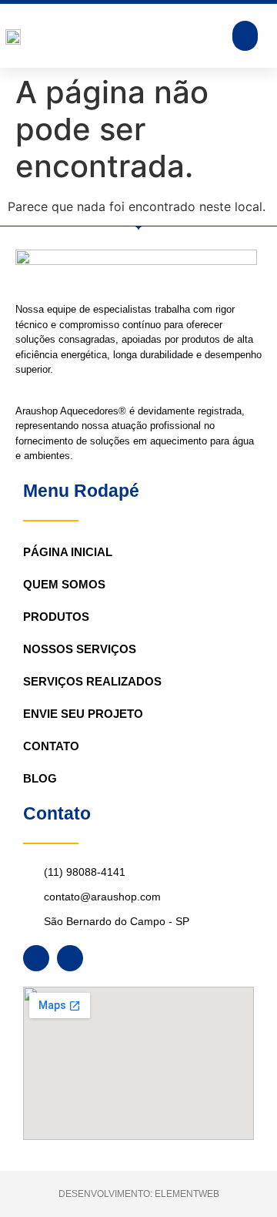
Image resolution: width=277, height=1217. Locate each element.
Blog (40, 778)
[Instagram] (70, 958)
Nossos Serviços (79, 648)
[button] (245, 36)
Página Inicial (67, 551)
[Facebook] (36, 958)
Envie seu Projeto (83, 713)
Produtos (56, 616)
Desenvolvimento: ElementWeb (138, 1194)
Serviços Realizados (92, 681)
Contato (51, 746)
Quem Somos (64, 584)
